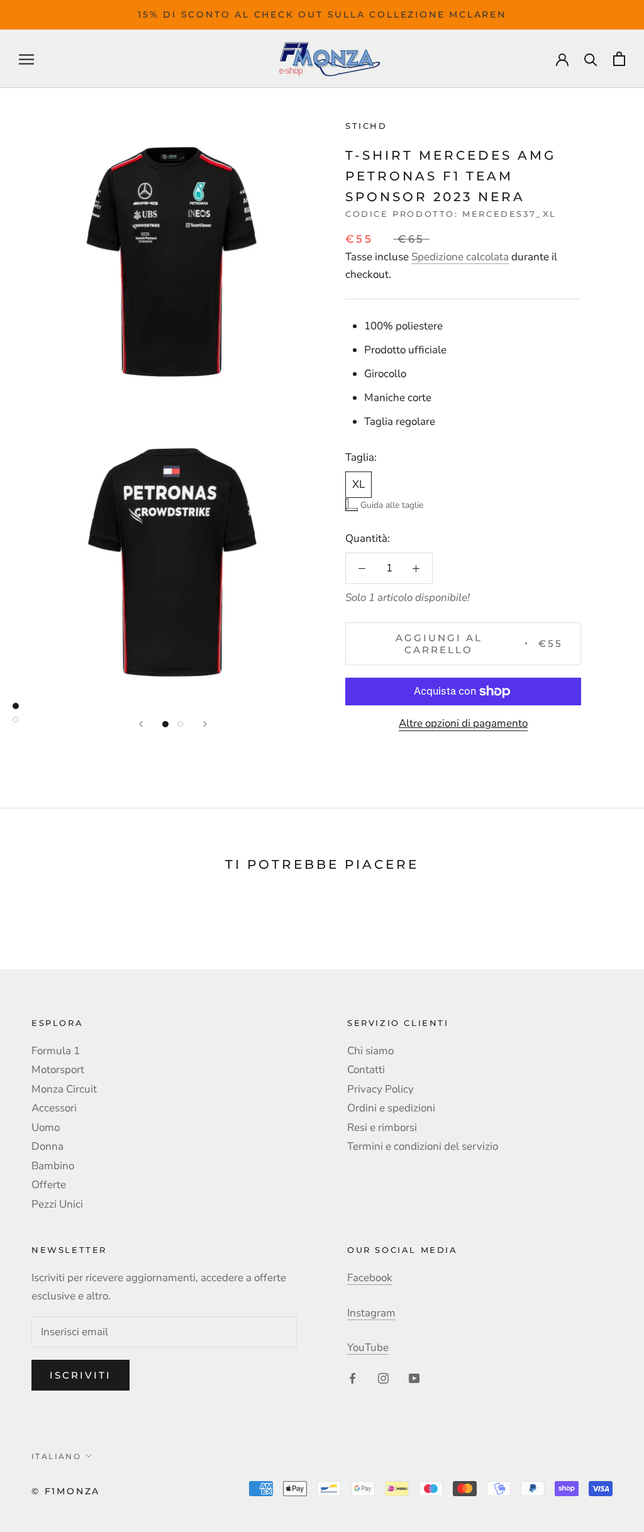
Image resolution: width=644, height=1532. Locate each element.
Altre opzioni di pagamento (463, 723)
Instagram (371, 1313)
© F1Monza (65, 1491)
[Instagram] (383, 1378)
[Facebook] (352, 1378)
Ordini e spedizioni (391, 1108)
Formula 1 (55, 1051)
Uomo (45, 1127)
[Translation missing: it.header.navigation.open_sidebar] (26, 58)
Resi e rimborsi (382, 1127)
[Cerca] (590, 58)
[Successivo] (205, 724)
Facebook (369, 1277)
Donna (47, 1146)
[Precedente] (141, 724)
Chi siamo (370, 1051)
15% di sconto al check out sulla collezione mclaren (322, 14)
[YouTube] (414, 1378)
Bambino (52, 1166)
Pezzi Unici (57, 1204)
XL (358, 484)
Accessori (54, 1108)
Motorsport (57, 1069)
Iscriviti (80, 1375)
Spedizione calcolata (460, 257)
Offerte (48, 1184)
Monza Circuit (64, 1089)
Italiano (56, 1456)
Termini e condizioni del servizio (422, 1146)
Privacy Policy (380, 1089)
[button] (384, 505)
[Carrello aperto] (619, 59)
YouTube (368, 1347)
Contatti (366, 1069)
